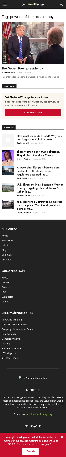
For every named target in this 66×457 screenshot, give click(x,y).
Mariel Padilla (23, 159)
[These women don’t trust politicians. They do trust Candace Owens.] (8, 159)
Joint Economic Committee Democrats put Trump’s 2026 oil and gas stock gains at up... (39, 205)
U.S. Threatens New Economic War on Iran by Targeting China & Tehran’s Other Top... (40, 188)
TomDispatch (9, 333)
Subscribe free (33, 112)
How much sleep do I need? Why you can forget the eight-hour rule (39, 137)
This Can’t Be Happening (14, 324)
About (5, 277)
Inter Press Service (11, 348)
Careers (6, 287)
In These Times (10, 357)
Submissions (8, 296)
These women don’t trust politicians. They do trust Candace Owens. (38, 153)
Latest (5, 245)
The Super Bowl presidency (22, 68)
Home (5, 235)
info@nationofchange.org (39, 414)
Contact (6, 301)
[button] (61, 4)
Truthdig (6, 343)
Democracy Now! (11, 338)
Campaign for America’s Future (18, 329)
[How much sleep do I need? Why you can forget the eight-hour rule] (8, 140)
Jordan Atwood (24, 212)
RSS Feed (6, 259)
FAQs (4, 291)
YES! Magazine (9, 353)
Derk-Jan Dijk (23, 143)
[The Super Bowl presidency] (33, 43)
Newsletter (7, 240)
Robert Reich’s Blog (12, 319)
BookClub (7, 254)
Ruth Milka (22, 178)
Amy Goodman (24, 195)
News (5, 62)
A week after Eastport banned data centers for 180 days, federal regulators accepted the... (38, 171)
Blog (4, 249)
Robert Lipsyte (8, 72)
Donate (5, 282)
